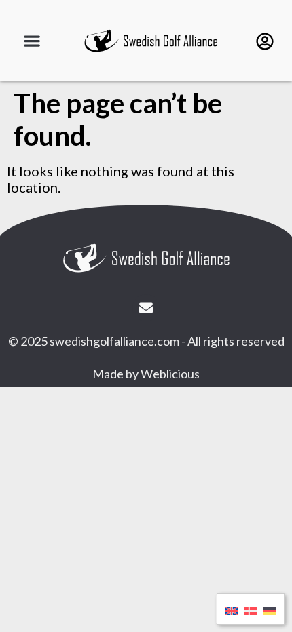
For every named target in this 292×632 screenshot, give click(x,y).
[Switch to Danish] (250, 609)
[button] (32, 41)
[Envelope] (146, 307)
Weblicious (170, 373)
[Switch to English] (231, 609)
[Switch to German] (269, 609)
